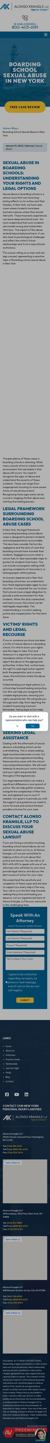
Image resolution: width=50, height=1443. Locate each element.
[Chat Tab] (25, 721)
